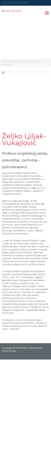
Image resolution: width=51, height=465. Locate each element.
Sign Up (19, 460)
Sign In (27, 460)
